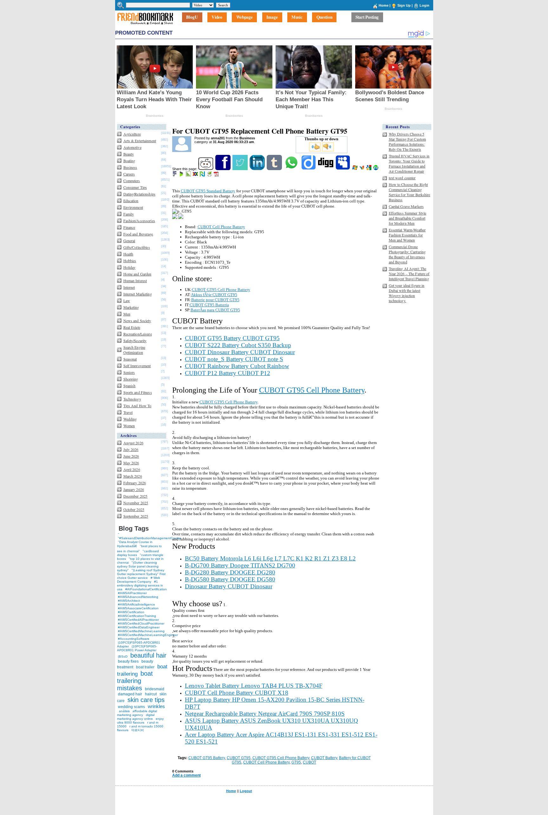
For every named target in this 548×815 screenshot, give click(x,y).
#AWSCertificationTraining (137, 616)
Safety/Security (135, 340)
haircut (151, 694)
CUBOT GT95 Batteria (209, 304)
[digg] (326, 169)
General (129, 240)
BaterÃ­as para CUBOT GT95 (215, 310)
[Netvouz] (203, 175)
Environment (133, 207)
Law (126, 300)
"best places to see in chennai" (139, 548)
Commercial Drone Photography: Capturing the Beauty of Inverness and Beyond (407, 254)
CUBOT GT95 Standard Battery (208, 191)
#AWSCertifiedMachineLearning (141, 631)
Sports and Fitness (137, 392)
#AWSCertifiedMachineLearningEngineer (148, 635)
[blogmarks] (182, 175)
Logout (246, 791)
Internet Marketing (137, 293)
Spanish (129, 385)
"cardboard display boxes (138, 553)
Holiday (129, 267)
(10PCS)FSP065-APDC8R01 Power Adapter (137, 648)
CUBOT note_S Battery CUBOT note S (234, 359)
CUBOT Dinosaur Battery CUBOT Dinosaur (240, 352)
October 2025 (133, 509)
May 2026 (131, 462)
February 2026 (134, 482)
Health (128, 253)
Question (324, 17)
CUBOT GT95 (239, 758)
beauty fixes (128, 661)
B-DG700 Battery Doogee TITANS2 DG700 (240, 565)
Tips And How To (137, 405)
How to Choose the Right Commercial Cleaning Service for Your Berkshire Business (409, 192)
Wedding (130, 418)
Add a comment (186, 775)
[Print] (210, 175)
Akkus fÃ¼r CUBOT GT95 (214, 294)
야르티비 (137, 730)
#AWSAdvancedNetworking (138, 597)
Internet (129, 287)
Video (217, 17)
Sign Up (404, 5)
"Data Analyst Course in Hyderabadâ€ (135, 544)
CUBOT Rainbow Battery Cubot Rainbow (237, 366)
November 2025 (135, 502)
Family (128, 213)
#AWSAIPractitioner (132, 593)
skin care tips (146, 699)
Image (272, 17)
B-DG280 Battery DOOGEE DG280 (230, 572)
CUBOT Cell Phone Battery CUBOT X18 (236, 692)
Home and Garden (137, 273)
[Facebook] (223, 169)
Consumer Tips (135, 187)
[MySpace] (343, 169)
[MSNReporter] (362, 169)
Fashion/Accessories (139, 220)
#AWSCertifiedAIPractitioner (138, 619)
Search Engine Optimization (134, 350)
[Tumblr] (275, 169)
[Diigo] (309, 169)
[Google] (369, 169)
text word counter (402, 177)
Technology (132, 398)
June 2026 (131, 456)
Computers (131, 180)
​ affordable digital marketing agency (137, 713)
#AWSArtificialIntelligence (136, 604)
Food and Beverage (138, 233)
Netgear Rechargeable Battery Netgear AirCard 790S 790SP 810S (265, 713)
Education (131, 200)
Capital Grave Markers (406, 206)
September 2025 (135, 516)
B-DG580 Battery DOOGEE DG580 (230, 579)
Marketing (131, 307)
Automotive (132, 147)
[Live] (355, 169)
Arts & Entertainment (139, 140)
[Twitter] (240, 169)
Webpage (244, 17)
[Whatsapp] (292, 169)
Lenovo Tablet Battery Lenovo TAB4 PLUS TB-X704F (254, 685)
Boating (129, 160)
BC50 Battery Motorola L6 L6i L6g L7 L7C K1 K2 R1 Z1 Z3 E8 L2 (270, 558)
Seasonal (130, 358)
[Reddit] (206, 169)
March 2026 (132, 476)
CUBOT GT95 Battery (206, 758)
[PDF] (217, 175)
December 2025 (135, 496)
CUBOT (309, 762)
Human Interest (135, 280)
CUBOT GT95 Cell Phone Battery (221, 289)
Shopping (130, 378)
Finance (129, 227)
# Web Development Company (138, 579)
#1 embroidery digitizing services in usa (140, 585)
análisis (124, 711)
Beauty (128, 153)
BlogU (192, 17)
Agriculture (132, 133)
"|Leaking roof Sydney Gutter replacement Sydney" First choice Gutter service (141, 574)
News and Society (137, 320)
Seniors (129, 372)
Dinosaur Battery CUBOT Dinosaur (228, 586)
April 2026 (131, 469)
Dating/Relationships (139, 193)
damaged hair (130, 694)
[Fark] (175, 175)
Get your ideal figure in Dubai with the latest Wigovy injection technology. (407, 293)
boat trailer (145, 667)
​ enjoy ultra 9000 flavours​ (140, 720)
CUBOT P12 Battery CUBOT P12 (227, 373)
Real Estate (131, 327)
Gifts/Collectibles (136, 247)
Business (130, 167)
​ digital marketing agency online (135, 716)
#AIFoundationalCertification (146, 589)
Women (129, 425)
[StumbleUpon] (376, 169)
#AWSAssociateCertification (138, 608)
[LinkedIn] (258, 169)
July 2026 (131, 449)
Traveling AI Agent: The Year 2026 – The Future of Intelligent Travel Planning (409, 273)
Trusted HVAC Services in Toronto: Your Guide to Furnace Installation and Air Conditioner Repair (409, 163)
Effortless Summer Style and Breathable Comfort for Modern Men (408, 218)
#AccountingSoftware (133, 638)
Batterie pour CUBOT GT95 (215, 299)
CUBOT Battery (324, 758)
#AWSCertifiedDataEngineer (139, 627)
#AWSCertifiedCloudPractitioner (141, 623)
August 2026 (133, 442)
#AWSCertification (131, 612)
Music (297, 17)
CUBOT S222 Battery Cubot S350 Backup (238, 345)
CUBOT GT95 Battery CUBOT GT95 (232, 338)
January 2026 (133, 489)
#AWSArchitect (129, 600)
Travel (128, 412)
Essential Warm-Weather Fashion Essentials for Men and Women (407, 234)
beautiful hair (148, 655)
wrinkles (156, 706)
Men (126, 313)
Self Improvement (137, 365)
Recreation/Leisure (137, 333)
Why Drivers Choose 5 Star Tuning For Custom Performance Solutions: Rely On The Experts (407, 141)
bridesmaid (154, 689)
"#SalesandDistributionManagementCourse (149, 538)
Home (383, 5)
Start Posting (367, 17)
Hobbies (129, 260)
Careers (129, 173)
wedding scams (131, 707)
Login (424, 5)
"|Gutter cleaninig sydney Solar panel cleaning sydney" (138, 566)
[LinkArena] (189, 175)
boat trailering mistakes (135, 681)
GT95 (296, 762)
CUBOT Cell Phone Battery (221, 226)
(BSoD (122, 656)
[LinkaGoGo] (196, 175)
